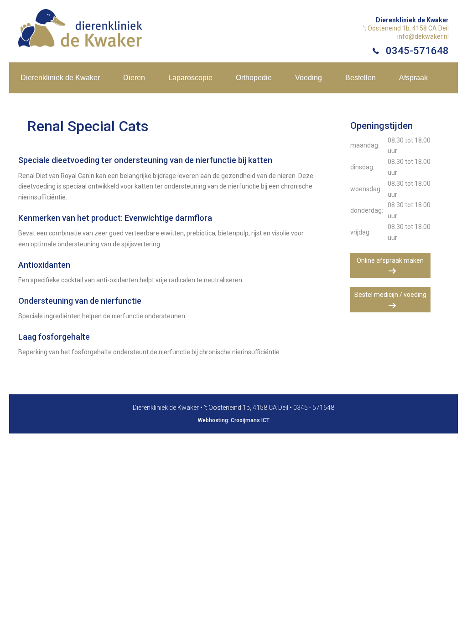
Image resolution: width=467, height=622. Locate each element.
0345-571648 (417, 50)
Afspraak (413, 78)
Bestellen (360, 78)
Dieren (134, 78)
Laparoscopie (190, 78)
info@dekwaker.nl (423, 36)
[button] (390, 265)
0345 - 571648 (313, 407)
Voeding (308, 78)
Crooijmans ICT (250, 420)
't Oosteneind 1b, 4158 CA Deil (406, 28)
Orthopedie (254, 78)
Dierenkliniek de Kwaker (60, 78)
